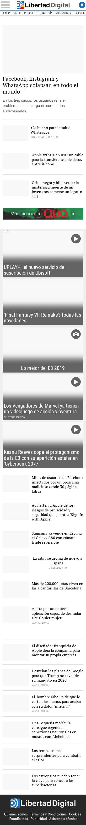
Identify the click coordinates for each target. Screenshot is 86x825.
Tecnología (45, 13)
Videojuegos (63, 13)
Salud (17, 13)
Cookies (75, 814)
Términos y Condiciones (48, 814)
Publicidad (39, 818)
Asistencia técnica (63, 818)
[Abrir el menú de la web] (6, 4)
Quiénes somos (16, 814)
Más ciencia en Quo (43, 214)
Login (82, 5)
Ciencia (6, 13)
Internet (29, 13)
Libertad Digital (43, 5)
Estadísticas (18, 818)
